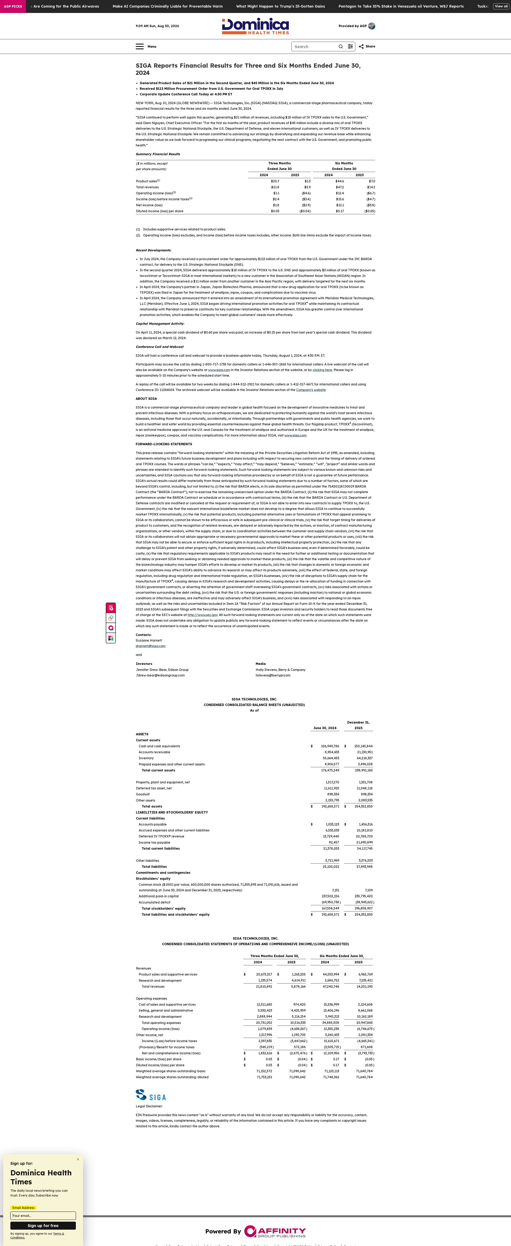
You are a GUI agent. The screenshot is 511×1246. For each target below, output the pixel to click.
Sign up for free (43, 1225)
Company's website (311, 390)
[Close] (78, 1159)
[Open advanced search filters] (350, 46)
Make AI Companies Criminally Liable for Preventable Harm (168, 6)
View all (501, 6)
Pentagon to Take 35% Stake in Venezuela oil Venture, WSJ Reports (401, 6)
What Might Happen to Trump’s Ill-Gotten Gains (280, 6)
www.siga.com (219, 370)
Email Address (23, 1208)
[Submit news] (110, 608)
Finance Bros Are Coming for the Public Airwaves (54, 6)
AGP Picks (13, 6)
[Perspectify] (110, 618)
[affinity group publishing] (110, 628)
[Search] (341, 46)
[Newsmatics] (110, 638)
